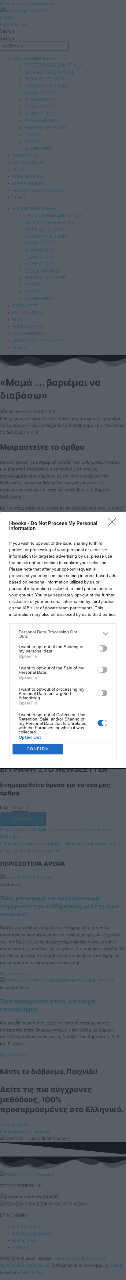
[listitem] (63, 634)
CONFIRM (38, 749)
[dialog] (63, 640)
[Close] (114, 524)
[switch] (102, 648)
